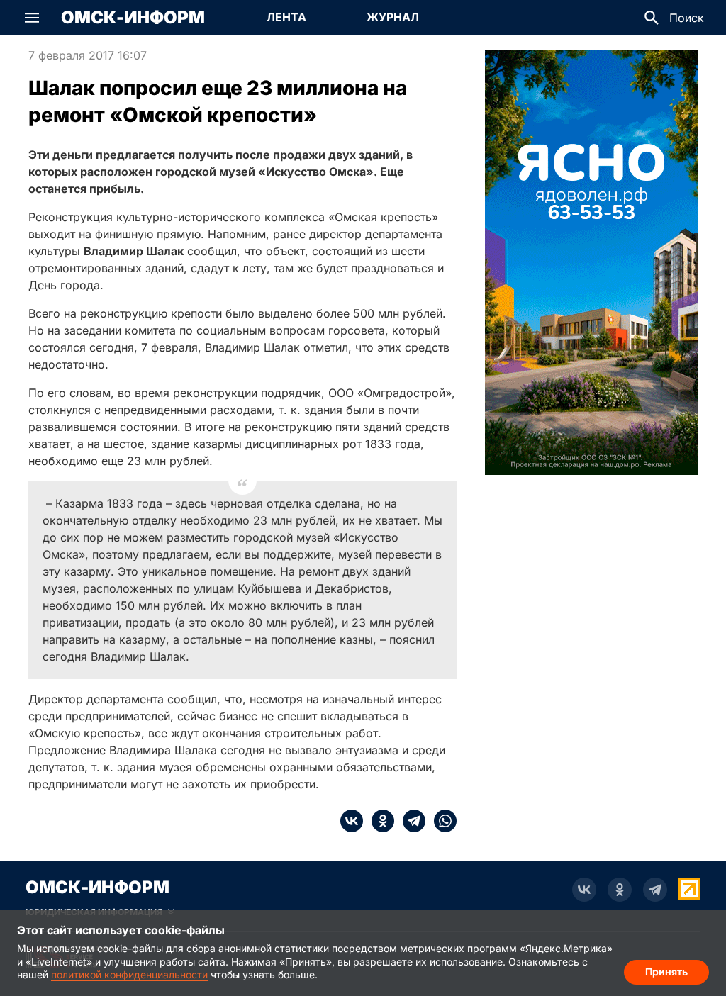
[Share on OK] (378, 821)
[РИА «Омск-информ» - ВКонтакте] (584, 890)
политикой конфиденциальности (129, 974)
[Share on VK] (351, 821)
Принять (666, 972)
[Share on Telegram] (409, 821)
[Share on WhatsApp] (441, 821)
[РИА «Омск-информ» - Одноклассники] (620, 890)
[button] (32, 17)
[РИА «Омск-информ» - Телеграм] (655, 890)
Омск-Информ (133, 18)
